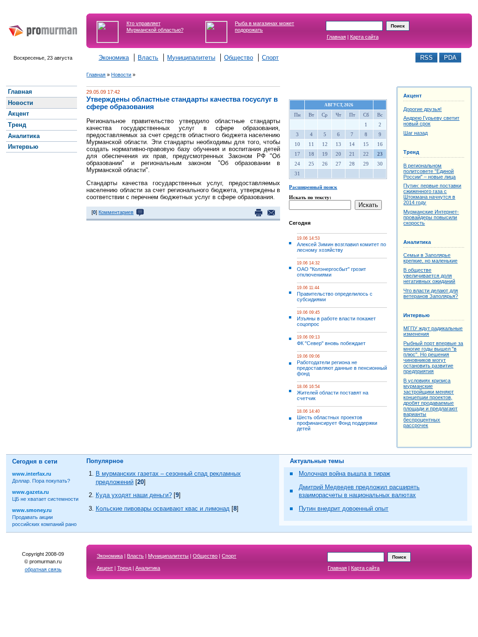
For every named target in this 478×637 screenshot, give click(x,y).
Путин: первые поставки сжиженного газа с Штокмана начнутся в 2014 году (432, 194)
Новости (121, 74)
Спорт (270, 57)
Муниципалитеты (191, 57)
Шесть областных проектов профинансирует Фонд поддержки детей (337, 423)
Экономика (113, 57)
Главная (336, 37)
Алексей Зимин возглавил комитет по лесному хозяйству (341, 247)
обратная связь (43, 569)
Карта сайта (364, 37)
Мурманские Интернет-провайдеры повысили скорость (431, 217)
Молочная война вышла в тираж (344, 473)
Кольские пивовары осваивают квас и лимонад (163, 508)
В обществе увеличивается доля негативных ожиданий (429, 275)
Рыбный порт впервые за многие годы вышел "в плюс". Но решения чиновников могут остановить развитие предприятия (433, 357)
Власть (148, 57)
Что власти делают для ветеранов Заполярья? (430, 293)
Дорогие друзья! (422, 109)
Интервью (416, 315)
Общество (238, 57)
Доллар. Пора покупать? (41, 481)
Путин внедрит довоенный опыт (343, 508)
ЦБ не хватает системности (45, 499)
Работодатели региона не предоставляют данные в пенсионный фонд (342, 368)
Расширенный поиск (313, 187)
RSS (426, 57)
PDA (450, 57)
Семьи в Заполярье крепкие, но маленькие (430, 257)
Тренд (411, 152)
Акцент (412, 95)
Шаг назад (415, 133)
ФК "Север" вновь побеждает (331, 343)
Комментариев (116, 212)
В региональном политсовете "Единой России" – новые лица (429, 171)
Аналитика (417, 242)
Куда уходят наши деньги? (134, 495)
